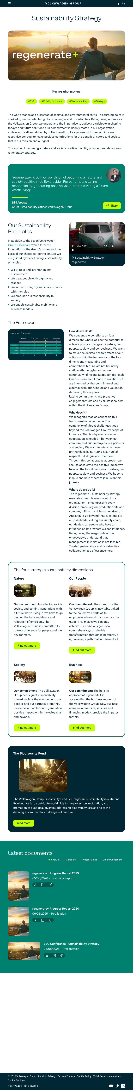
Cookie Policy (84, 1076)
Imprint (42, 1076)
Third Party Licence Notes (107, 1076)
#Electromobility (78, 101)
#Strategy (99, 101)
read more (23, 823)
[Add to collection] (43, 885)
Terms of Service (66, 1076)
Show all (55, 859)
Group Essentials (19, 245)
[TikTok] (117, 1086)
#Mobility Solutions (52, 101)
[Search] (123, 3)
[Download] (35, 885)
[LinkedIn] (123, 1086)
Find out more (27, 645)
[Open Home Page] (63, 3)
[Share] (50, 885)
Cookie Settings (16, 1080)
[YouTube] (111, 1086)
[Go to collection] (117, 3)
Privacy (52, 1076)
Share (114, 205)
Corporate (71, 859)
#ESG (31, 101)
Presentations (89, 859)
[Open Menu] (10, 3)
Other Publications (112, 859)
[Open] (18, 886)
